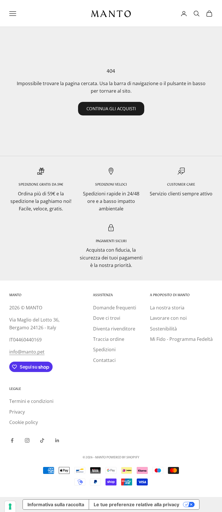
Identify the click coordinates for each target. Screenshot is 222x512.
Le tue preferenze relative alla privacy (136, 504)
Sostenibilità (163, 329)
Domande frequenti (114, 307)
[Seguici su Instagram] (27, 440)
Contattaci (104, 360)
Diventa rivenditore (114, 329)
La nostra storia (167, 307)
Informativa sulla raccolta (55, 504)
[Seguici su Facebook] (12, 440)
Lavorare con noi (168, 318)
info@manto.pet (27, 352)
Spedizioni (104, 349)
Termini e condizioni (31, 401)
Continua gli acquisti (111, 108)
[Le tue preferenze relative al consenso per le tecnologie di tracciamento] (10, 506)
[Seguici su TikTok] (42, 440)
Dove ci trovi (106, 318)
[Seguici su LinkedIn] (57, 440)
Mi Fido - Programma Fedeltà (181, 339)
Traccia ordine (108, 339)
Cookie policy (23, 422)
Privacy (17, 412)
